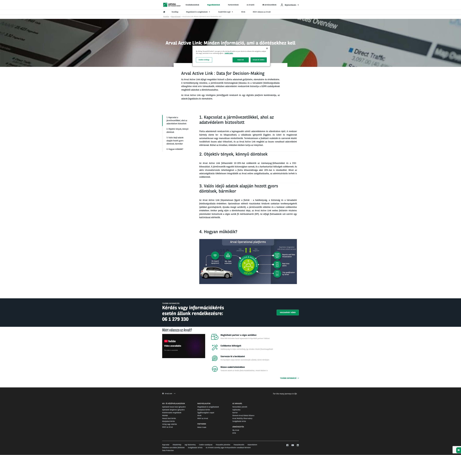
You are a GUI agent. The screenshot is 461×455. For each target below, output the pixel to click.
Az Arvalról (250, 5)
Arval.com (169, 393)
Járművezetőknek (270, 5)
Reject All (240, 60)
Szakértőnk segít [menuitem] (224, 12)
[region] (231, 56)
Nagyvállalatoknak (213, 5)
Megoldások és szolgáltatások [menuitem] (197, 12)
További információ (288, 378)
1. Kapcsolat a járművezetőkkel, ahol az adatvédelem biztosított (177, 120)
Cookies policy (229, 53)
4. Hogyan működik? (175, 149)
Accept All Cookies (258, 60)
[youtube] (292, 445)
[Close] (267, 48)
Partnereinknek (233, 5)
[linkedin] (298, 445)
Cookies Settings (204, 60)
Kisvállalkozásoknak (192, 5)
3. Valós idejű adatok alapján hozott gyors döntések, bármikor (175, 140)
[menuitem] (289, 5)
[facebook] (287, 445)
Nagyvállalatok (175, 16)
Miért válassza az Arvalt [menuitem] (262, 12)
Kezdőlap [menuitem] (175, 12)
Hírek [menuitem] (243, 12)
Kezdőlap (166, 16)
